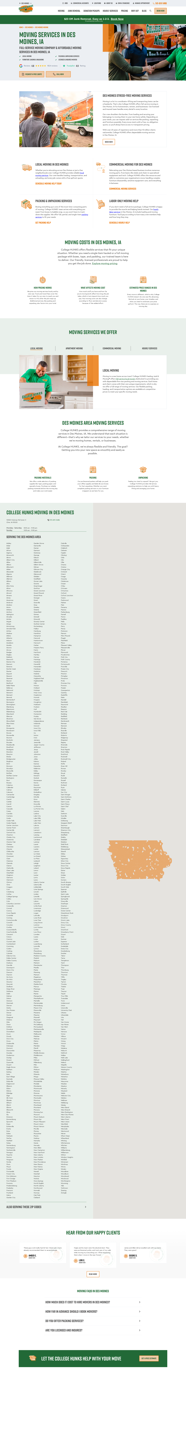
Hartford (37, 652)
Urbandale (64, 1015)
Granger (37, 598)
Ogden (63, 553)
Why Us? (135, 11)
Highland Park (39, 678)
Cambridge (10, 797)
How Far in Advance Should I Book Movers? (71, 1311)
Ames (8, 598)
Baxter (8, 671)
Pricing (124, 11)
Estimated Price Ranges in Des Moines (143, 289)
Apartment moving (74, 348)
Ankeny (9, 610)
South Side (65, 887)
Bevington (10, 702)
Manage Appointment (142, 3)
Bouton (9, 738)
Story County (66, 925)
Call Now (60, 74)
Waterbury (65, 1074)
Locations (97, 3)
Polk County (65, 659)
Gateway (37, 553)
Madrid (36, 958)
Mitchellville (38, 1081)
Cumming (9, 946)
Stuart (63, 934)
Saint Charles (65, 799)
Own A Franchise (124, 3)
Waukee (64, 1084)
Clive (8, 885)
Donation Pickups (92, 11)
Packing (93, 477)
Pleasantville (65, 648)
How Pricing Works (43, 287)
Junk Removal (74, 11)
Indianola (37, 723)
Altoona (9, 591)
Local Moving (36, 348)
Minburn (37, 1069)
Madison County (40, 956)
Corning (9, 918)
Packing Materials (42, 477)
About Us (109, 3)
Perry (63, 626)
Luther (36, 941)
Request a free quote (33, 74)
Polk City (64, 657)
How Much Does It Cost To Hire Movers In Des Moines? (77, 1302)
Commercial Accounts (81, 3)
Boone (8, 733)
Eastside (9, 1079)
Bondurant (10, 731)
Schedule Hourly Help (119, 222)
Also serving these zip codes (23, 1207)
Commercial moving (112, 348)
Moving (61, 11)
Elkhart (9, 1103)
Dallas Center (11, 958)
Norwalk (37, 1190)
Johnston (37, 754)
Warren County (66, 1067)
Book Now (160, 10)
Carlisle (9, 802)
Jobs (66, 3)
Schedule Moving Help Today (48, 183)
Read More (93, 1274)
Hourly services (149, 348)
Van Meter (65, 1024)
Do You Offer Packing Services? (64, 1320)
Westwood (65, 1131)
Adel (8, 548)
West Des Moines (67, 1114)
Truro (63, 1001)
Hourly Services (110, 11)
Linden (36, 894)
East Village (10, 1077)
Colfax (8, 894)
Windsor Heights (67, 1157)
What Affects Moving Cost (93, 287)
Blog (144, 11)
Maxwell (37, 1017)
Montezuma (38, 1096)
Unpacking (143, 477)
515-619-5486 (161, 3)
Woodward (65, 1176)
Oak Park (37, 1195)
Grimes (36, 614)
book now (109, 141)
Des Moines (10, 1010)
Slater (63, 870)
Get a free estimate (149, 1358)
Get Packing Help (43, 222)
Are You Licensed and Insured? (63, 1330)
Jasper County (39, 745)
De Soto (9, 977)
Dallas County (11, 960)
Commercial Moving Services (122, 188)
